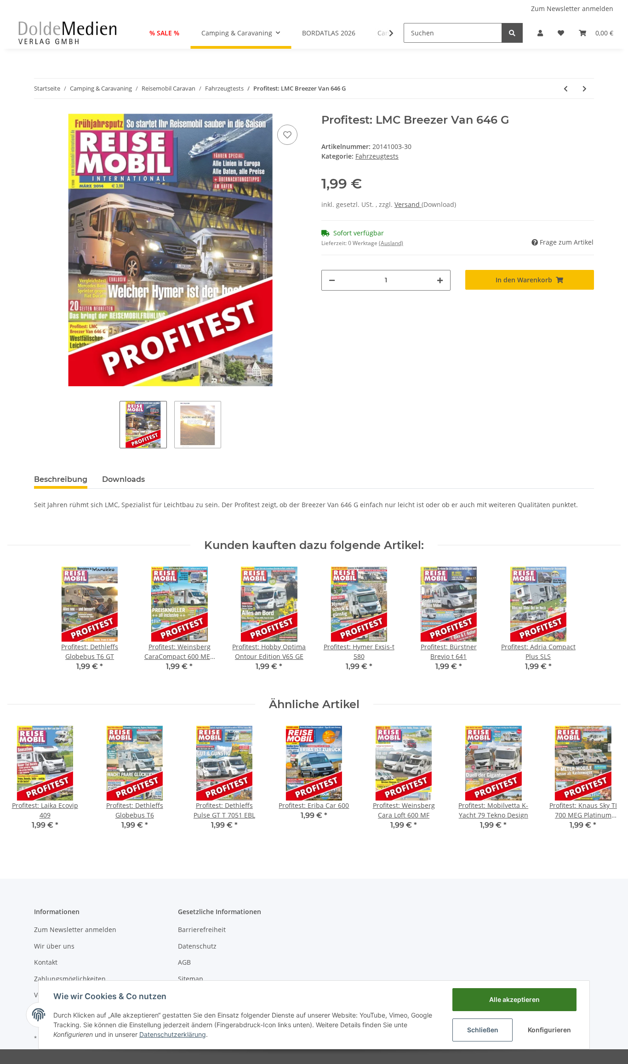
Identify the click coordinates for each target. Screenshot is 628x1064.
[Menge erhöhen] (440, 280)
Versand (408, 204)
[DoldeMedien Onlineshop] (67, 32)
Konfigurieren (549, 1030)
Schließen (482, 1030)
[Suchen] (512, 33)
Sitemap (190, 978)
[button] (540, 33)
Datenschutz (197, 946)
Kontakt (45, 962)
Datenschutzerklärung (172, 1034)
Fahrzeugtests (377, 156)
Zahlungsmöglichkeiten (70, 978)
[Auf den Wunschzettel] (287, 135)
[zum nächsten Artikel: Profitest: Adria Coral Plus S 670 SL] (584, 88)
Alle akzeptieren (514, 999)
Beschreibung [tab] (60, 479)
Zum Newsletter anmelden (572, 8)
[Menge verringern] (332, 280)
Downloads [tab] (123, 479)
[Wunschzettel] (560, 33)
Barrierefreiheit (202, 929)
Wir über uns (54, 946)
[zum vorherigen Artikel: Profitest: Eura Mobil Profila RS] (565, 88)
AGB (184, 962)
